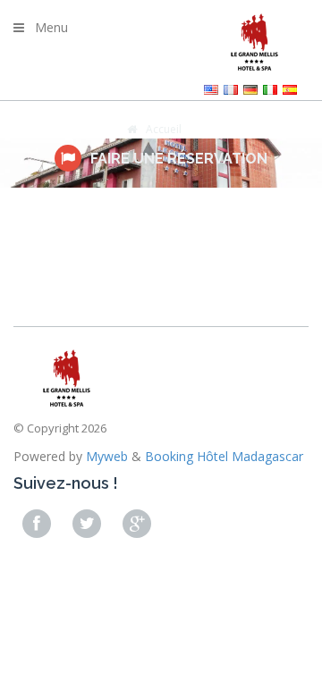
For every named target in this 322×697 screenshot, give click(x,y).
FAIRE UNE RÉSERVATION (178, 158)
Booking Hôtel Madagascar (224, 456)
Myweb (107, 456)
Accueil (164, 129)
